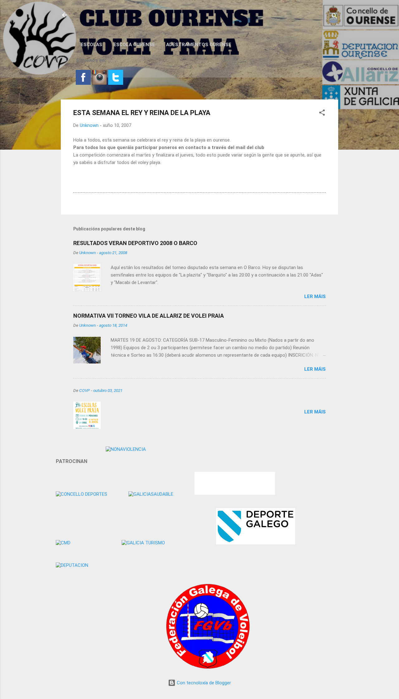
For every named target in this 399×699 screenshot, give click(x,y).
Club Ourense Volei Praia (117, 15)
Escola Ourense (134, 44)
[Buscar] (334, 17)
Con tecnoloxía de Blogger (203, 683)
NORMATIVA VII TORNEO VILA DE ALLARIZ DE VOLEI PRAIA (148, 315)
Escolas (91, 44)
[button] (322, 113)
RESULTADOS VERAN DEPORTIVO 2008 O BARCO (135, 243)
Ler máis (315, 296)
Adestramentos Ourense (198, 44)
